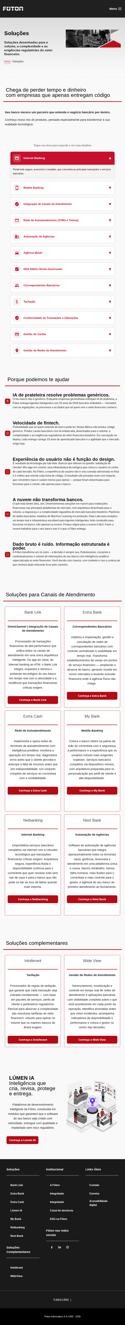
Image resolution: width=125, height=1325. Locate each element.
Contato (94, 1185)
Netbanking (17, 1227)
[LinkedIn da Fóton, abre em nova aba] (59, 1247)
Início (7, 61)
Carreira (94, 1193)
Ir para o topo (63, 1299)
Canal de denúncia (61, 1210)
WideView (16, 1276)
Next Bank (16, 1236)
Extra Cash (17, 1202)
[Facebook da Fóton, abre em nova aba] (52, 1247)
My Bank (15, 1219)
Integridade (57, 1193)
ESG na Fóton (58, 1219)
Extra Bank (17, 1193)
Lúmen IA (16, 1210)
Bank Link (16, 1185)
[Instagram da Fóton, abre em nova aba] (67, 1247)
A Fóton (55, 1185)
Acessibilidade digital (98, 1203)
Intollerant (16, 1267)
